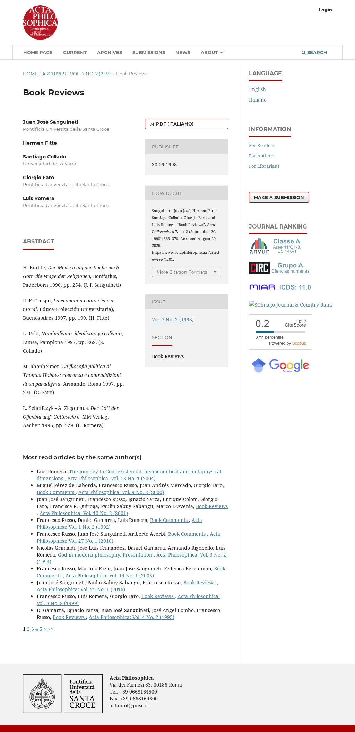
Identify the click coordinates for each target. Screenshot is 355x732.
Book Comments (56, 492)
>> (50, 629)
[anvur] (276, 252)
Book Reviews (212, 506)
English (257, 89)
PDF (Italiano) (174, 124)
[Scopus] (280, 347)
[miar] (280, 291)
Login (325, 9)
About (210, 52)
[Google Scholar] (280, 372)
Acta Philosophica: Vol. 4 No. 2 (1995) (131, 617)
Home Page (38, 52)
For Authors (262, 156)
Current (75, 52)
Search (316, 52)
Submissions (148, 52)
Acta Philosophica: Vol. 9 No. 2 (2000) (121, 492)
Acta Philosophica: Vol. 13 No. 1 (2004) (111, 478)
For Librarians (264, 166)
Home (30, 73)
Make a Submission (279, 197)
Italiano (258, 99)
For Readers (262, 145)
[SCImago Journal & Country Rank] (290, 304)
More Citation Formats (182, 272)
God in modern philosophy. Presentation (106, 554)
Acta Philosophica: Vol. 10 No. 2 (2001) (84, 513)
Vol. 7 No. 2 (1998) (91, 73)
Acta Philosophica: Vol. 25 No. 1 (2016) (81, 589)
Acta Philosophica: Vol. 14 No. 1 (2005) (110, 575)
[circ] (280, 271)
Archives (109, 52)
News (182, 52)
